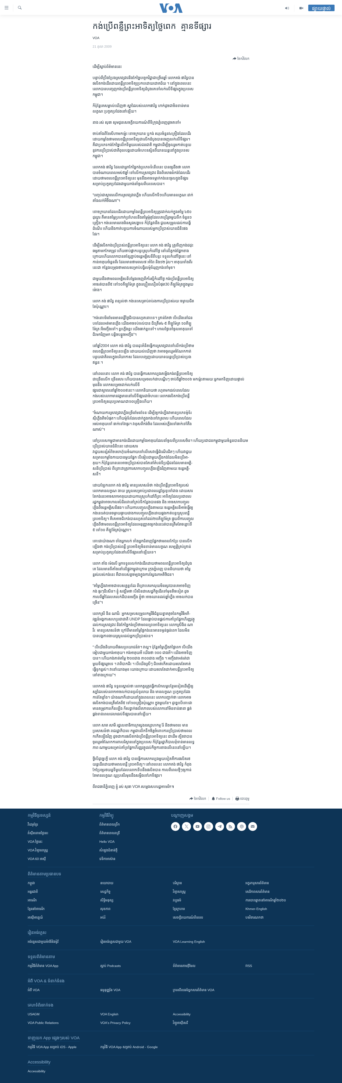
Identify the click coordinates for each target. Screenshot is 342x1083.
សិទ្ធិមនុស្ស (106, 900)
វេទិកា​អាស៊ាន (107, 859)
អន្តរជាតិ (33, 891)
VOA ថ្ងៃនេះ (35, 841)
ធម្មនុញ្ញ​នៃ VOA (110, 990)
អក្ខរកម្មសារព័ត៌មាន (257, 883)
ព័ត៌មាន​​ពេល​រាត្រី (109, 833)
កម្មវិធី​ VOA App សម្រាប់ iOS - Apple (52, 1047)
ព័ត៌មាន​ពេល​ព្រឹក (109, 824)
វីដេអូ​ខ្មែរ (33, 824)
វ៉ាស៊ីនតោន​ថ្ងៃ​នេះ (38, 833)
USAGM (34, 1014)
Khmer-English (256, 909)
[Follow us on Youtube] (197, 826)
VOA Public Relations (43, 1023)
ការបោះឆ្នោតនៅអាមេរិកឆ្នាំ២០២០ (265, 900)
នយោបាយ (106, 883)
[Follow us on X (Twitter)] (186, 826)
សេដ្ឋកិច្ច (105, 891)
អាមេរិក (32, 900)
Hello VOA (106, 841)
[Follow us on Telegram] (219, 826)
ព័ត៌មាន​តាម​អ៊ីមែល (184, 966)
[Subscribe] (252, 826)
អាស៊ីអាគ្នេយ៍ (35, 917)
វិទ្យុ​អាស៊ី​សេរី (180, 1023)
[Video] (301, 8)
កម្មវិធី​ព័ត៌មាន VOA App (43, 966)
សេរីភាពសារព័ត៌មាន (257, 891)
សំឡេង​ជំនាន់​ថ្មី (108, 850)
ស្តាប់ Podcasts (110, 966)
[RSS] (230, 826)
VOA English (109, 1014)
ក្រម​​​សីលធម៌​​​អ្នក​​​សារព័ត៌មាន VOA (193, 990)
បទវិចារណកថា (254, 917)
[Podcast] (241, 826)
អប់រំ (102, 917)
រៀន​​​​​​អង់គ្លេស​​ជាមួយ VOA (115, 941)
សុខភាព (105, 909)
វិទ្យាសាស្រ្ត (179, 891)
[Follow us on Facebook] (175, 826)
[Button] (241, 58)
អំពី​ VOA (34, 990)
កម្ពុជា (31, 883)
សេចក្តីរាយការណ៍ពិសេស (188, 917)
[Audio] (287, 8)
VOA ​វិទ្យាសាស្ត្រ (38, 850)
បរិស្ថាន (177, 883)
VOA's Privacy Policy (115, 1023)
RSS (248, 966)
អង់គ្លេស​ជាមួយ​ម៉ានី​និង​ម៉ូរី (43, 941)
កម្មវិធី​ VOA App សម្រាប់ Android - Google (129, 1047)
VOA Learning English (189, 941)
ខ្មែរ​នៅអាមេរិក (36, 909)
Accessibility (182, 1014)
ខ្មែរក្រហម (179, 909)
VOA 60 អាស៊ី (37, 859)
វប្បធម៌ (177, 900)
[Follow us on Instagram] (208, 826)
